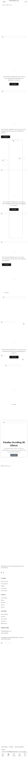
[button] (3, 2)
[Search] (25, 5)
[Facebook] (1, 572)
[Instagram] (3, 572)
